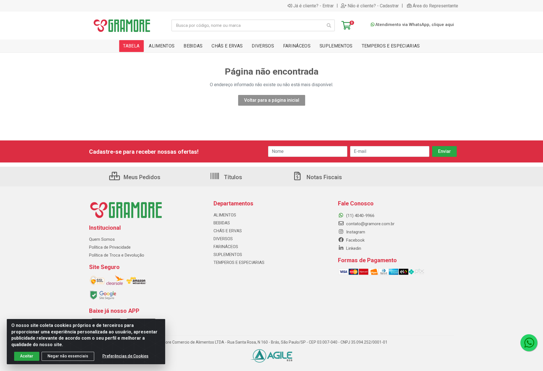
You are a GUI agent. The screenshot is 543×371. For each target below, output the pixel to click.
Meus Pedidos (141, 177)
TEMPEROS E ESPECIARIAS (239, 262)
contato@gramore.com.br (370, 223)
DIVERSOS (223, 238)
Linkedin (353, 248)
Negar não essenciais (68, 356)
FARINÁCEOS (226, 246)
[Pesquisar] (329, 25)
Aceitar (26, 356)
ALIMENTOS (225, 215)
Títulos (232, 177)
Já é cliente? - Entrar (313, 5)
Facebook (355, 240)
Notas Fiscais (323, 177)
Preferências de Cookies (125, 356)
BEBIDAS (222, 222)
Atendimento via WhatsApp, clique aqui (414, 24)
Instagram (355, 232)
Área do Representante (435, 5)
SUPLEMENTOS (228, 254)
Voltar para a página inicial (271, 100)
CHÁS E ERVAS (228, 230)
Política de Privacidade (110, 247)
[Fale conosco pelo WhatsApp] (528, 342)
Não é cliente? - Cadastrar (373, 5)
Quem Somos (102, 239)
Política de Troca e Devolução (116, 255)
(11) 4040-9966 (359, 215)
